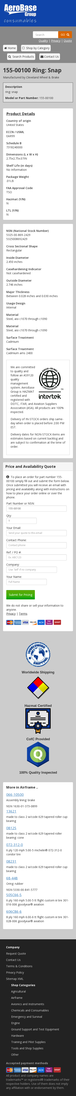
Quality (43, 41)
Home (11, 48)
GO (64, 34)
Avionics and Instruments (27, 1004)
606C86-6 (14, 911)
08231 (11, 861)
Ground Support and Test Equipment (35, 1029)
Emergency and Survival (26, 1017)
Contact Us (51, 56)
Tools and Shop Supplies (27, 1048)
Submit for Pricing (20, 595)
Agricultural (18, 991)
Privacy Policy (15, 972)
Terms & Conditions (19, 966)
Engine (15, 1023)
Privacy (55, 41)
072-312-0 (14, 844)
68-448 (12, 878)
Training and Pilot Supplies (28, 1042)
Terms (23, 614)
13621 (11, 811)
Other (15, 1054)
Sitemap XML (15, 979)
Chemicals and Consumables (30, 1010)
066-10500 (15, 794)
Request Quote (16, 953)
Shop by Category (37, 48)
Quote (68, 41)
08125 (11, 828)
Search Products (22, 56)
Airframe (16, 998)
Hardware (17, 1036)
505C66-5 (14, 894)
